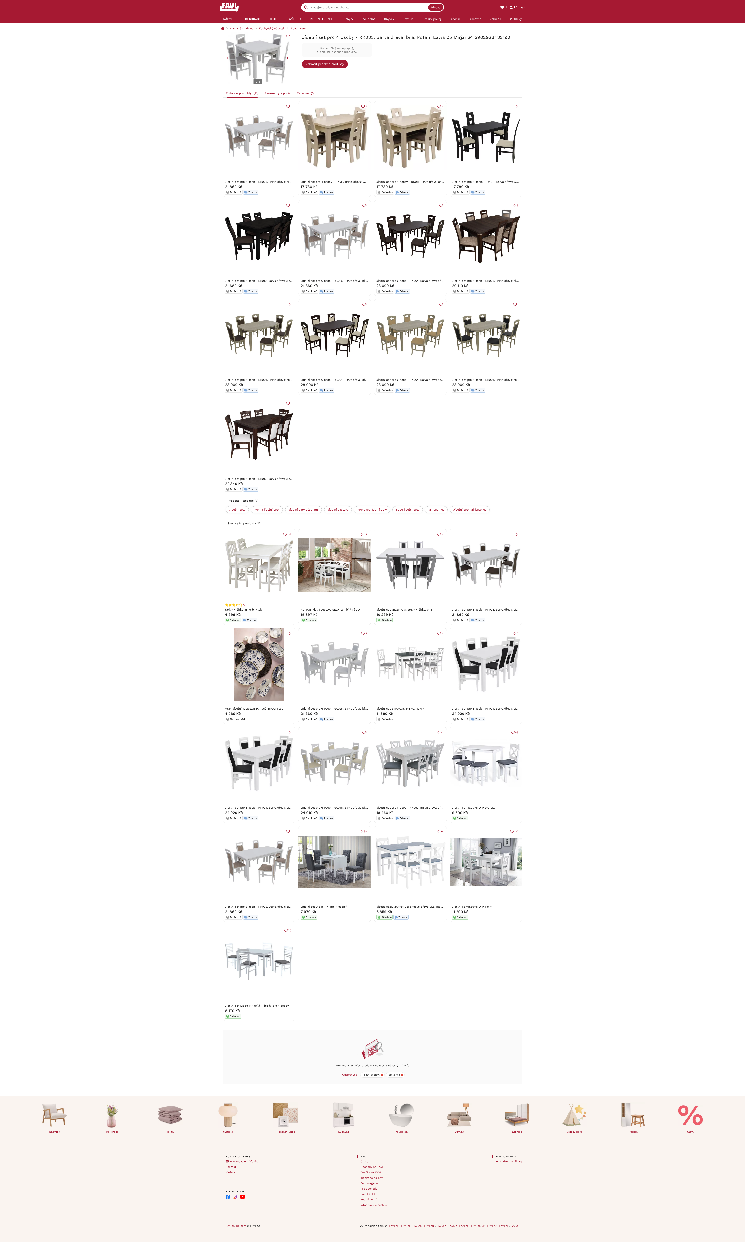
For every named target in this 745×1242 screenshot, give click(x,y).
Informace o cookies (373, 1204)
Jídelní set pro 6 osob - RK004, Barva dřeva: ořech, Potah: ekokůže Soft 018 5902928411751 (363, 380)
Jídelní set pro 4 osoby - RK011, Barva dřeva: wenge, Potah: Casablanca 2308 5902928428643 (365, 181)
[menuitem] (230, 19)
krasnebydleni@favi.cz (244, 1161)
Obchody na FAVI (371, 1166)
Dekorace (112, 1131)
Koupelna (401, 1131)
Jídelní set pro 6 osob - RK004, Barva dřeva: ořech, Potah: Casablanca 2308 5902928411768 (438, 280)
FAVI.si (515, 1225)
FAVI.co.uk (478, 1225)
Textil (170, 1131)
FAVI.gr (504, 1225)
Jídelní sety (298, 28)
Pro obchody (368, 1188)
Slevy (690, 1131)
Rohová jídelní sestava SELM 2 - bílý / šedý (330, 609)
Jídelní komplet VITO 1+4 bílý (472, 906)
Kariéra (230, 1172)
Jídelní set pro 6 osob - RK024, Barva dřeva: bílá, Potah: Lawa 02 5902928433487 (508, 708)
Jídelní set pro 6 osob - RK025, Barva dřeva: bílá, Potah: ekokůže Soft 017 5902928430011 (362, 708)
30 (365, 831)
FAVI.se (464, 1225)
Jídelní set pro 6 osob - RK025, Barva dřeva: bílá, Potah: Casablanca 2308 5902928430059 (513, 609)
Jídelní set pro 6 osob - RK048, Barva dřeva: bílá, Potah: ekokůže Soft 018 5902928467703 (362, 807)
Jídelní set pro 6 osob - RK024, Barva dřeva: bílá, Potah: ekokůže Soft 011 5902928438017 (286, 807)
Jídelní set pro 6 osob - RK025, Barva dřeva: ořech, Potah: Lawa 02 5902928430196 (509, 280)
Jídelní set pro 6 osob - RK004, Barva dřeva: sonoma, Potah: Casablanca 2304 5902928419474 (440, 380)
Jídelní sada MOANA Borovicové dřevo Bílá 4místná (411, 906)
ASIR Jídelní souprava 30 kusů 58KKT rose (254, 708)
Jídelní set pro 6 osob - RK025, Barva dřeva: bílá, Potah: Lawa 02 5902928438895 (281, 181)
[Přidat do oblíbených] (288, 36)
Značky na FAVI (370, 1172)
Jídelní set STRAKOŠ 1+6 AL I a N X (400, 708)
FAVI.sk (394, 1225)
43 (365, 534)
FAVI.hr (442, 1225)
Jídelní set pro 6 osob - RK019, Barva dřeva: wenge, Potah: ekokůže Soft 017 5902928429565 (289, 280)
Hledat (435, 7)
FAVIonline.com (236, 1225)
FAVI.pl (406, 1225)
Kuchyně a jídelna (242, 28)
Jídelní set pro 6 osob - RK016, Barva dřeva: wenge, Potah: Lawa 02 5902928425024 (283, 479)
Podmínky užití (370, 1199)
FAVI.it (453, 1225)
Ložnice (517, 1131)
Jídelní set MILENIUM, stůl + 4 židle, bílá (404, 609)
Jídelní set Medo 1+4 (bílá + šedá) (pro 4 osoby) (257, 1005)
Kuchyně (343, 1131)
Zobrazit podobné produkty (325, 64)
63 (516, 732)
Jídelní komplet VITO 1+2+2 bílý (473, 807)
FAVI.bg (492, 1225)
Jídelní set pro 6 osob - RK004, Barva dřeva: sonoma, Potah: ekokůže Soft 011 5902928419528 (516, 380)
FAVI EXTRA (367, 1194)
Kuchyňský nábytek (272, 28)
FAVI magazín (369, 1183)
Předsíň (633, 1131)
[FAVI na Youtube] (242, 1197)
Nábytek (54, 1131)
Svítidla (228, 1131)
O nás (364, 1161)
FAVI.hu (429, 1225)
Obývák (459, 1131)
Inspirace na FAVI (372, 1177)
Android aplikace (511, 1161)
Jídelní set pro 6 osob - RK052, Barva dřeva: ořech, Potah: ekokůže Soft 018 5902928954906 (439, 807)
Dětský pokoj (574, 1131)
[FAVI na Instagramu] (235, 1197)
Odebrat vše (349, 1074)
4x (244, 605)
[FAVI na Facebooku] (228, 1197)
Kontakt (231, 1166)
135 (289, 534)
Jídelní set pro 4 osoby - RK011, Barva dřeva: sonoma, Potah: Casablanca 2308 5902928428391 (441, 181)
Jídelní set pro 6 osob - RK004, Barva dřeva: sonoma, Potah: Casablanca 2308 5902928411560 (289, 380)
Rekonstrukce (286, 1131)
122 (516, 831)
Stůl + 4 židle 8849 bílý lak (243, 609)
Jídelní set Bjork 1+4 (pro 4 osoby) (324, 906)
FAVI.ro (417, 1225)
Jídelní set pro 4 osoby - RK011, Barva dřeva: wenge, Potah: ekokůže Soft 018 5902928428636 (516, 181)
